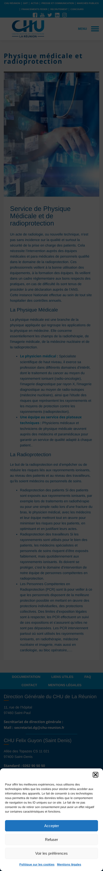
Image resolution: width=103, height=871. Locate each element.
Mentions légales (69, 864)
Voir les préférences (51, 853)
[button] (95, 774)
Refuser (51, 839)
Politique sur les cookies (36, 864)
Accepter (51, 826)
